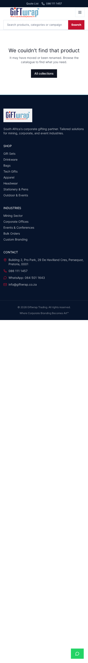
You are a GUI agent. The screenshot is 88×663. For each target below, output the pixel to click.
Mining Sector (13, 215)
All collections (44, 73)
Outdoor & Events (15, 195)
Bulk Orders (11, 233)
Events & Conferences (18, 227)
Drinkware (10, 159)
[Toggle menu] (80, 12)
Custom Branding (15, 239)
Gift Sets (9, 153)
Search (76, 24)
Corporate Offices (15, 221)
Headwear (10, 183)
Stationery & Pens (15, 189)
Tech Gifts (10, 171)
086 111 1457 (54, 3)
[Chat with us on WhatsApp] (77, 654)
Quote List (32, 3)
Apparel (8, 177)
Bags (6, 165)
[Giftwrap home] (38, 12)
